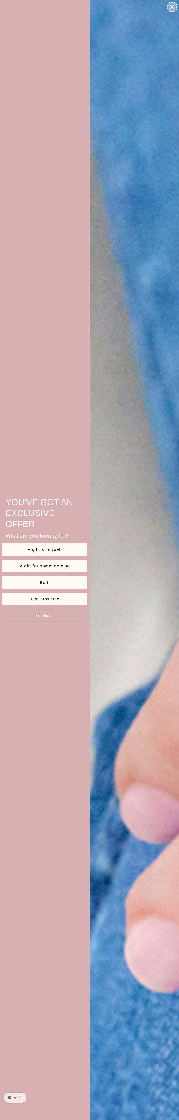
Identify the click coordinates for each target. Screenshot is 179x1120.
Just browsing (45, 599)
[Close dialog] (172, 7)
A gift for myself (45, 549)
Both (45, 582)
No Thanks (44, 616)
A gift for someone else (45, 566)
